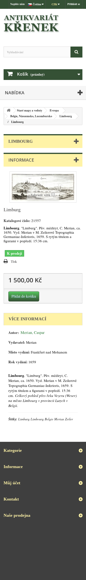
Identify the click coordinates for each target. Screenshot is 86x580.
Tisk (14, 261)
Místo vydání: (19, 352)
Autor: (13, 332)
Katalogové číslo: (17, 220)
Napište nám (17, 4)
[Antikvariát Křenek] (43, 23)
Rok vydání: (17, 361)
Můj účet (12, 482)
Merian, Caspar (33, 332)
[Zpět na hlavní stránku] (8, 110)
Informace (21, 160)
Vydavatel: (16, 342)
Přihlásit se (73, 4)
